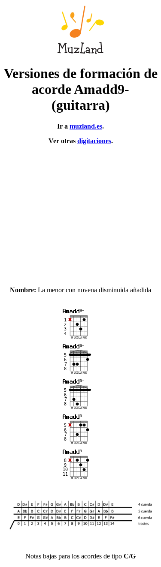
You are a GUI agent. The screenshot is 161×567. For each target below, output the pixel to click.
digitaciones (94, 140)
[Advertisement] (80, 212)
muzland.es (86, 126)
